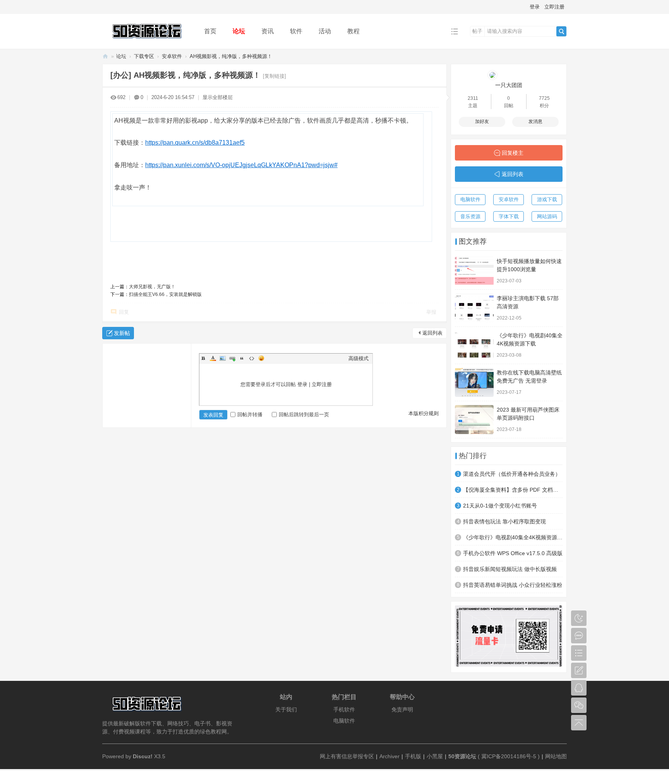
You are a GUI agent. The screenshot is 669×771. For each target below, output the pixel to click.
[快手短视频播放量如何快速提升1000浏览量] (474, 270)
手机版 (413, 756)
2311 (473, 98)
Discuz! (143, 756)
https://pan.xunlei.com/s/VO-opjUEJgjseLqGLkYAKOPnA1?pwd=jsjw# (241, 165)
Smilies (261, 358)
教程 (353, 31)
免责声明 (402, 709)
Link (232, 358)
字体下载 (509, 216)
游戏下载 (547, 199)
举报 (431, 312)
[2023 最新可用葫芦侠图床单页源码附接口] (474, 419)
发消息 (535, 121)
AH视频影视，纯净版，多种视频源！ (231, 56)
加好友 (482, 121)
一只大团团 (508, 85)
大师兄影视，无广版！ (152, 286)
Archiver (389, 756)
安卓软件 (172, 56)
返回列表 (432, 333)
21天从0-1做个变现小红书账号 (500, 506)
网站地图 (556, 756)
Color (213, 358)
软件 (296, 31)
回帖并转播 (249, 414)
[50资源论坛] (147, 43)
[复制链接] (274, 76)
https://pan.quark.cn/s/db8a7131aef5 (195, 142)
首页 (210, 31)
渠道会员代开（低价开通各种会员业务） (512, 474)
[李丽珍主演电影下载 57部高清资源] (474, 308)
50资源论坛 (105, 56)
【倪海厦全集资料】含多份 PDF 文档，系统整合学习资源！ (513, 490)
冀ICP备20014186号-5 (508, 756)
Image (222, 358)
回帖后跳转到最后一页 (304, 414)
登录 (535, 7)
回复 (124, 312)
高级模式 (358, 358)
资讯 (267, 31)
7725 (544, 98)
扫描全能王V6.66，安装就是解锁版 (165, 294)
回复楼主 (512, 153)
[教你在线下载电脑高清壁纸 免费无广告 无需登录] (474, 382)
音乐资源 (470, 216)
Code (252, 358)
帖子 (477, 31)
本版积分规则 (423, 413)
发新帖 (122, 333)
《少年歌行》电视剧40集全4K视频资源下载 (513, 537)
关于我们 (286, 709)
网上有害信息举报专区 (347, 756)
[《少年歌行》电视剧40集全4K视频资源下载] (474, 345)
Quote (242, 358)
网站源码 (547, 216)
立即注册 (554, 7)
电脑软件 (470, 199)
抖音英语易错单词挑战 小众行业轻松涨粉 (512, 585)
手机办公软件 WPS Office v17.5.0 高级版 (513, 553)
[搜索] (561, 31)
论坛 (239, 31)
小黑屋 (435, 756)
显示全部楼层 (217, 97)
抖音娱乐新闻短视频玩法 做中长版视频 (510, 569)
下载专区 (144, 56)
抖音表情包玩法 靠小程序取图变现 (504, 521)
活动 (325, 31)
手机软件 (344, 709)
